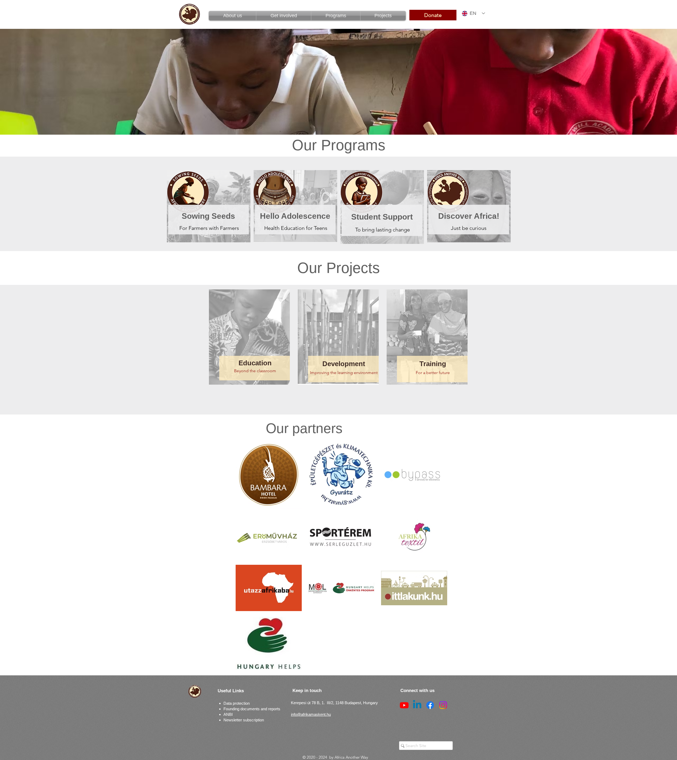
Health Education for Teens (295, 228)
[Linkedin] (417, 705)
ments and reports (264, 709)
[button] (335, 15)
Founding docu (236, 709)
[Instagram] (443, 705)
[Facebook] (430, 705)
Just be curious (469, 228)
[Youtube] (404, 705)
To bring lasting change (382, 229)
